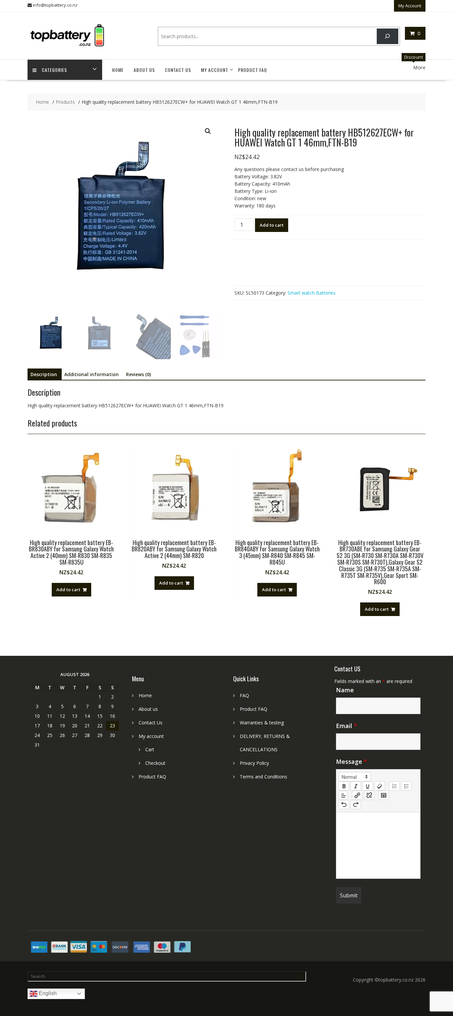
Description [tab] (44, 374)
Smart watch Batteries (312, 293)
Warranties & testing (262, 722)
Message (351, 761)
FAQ (244, 695)
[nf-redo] (356, 804)
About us (144, 69)
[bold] (344, 786)
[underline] (367, 786)
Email (346, 726)
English (47, 993)
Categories (54, 69)
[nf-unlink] (369, 795)
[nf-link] (357, 795)
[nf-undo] (344, 804)
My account (214, 69)
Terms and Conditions (263, 776)
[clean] (379, 786)
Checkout (155, 763)
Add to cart (272, 225)
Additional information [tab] (91, 374)
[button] (208, 131)
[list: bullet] (406, 786)
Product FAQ (252, 69)
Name (345, 690)
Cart (149, 749)
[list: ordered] (394, 786)
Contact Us (178, 69)
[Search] (387, 36)
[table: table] (383, 795)
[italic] (356, 786)
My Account (409, 6)
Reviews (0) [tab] (138, 374)
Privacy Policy (254, 763)
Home (118, 69)
